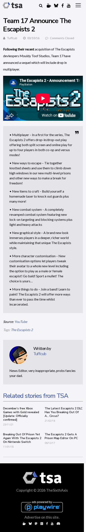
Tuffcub (12, 38)
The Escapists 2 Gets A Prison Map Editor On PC (61, 436)
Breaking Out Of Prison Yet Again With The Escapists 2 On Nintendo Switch (22, 438)
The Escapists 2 (22, 330)
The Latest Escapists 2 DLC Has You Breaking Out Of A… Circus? (63, 412)
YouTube (20, 322)
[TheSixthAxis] (12, 5)
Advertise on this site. (41, 517)
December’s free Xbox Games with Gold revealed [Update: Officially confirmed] (21, 414)
